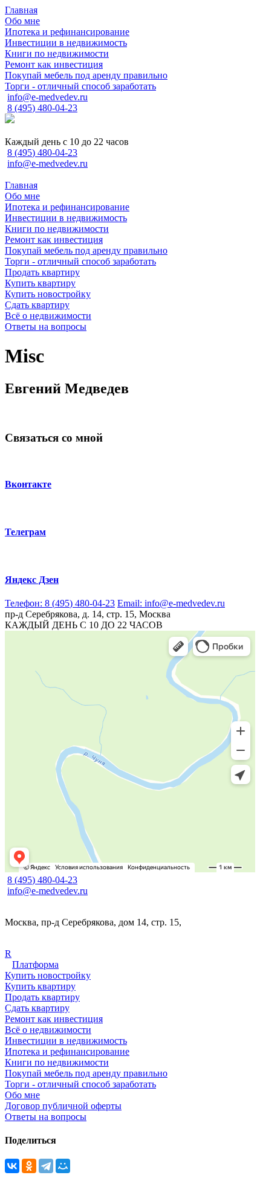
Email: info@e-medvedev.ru (171, 603)
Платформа (35, 964)
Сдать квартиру (37, 1008)
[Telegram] (46, 1166)
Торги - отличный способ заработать (80, 1084)
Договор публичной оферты (63, 1106)
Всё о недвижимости (48, 1030)
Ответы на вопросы (45, 1117)
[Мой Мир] (63, 1166)
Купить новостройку (48, 975)
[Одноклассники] (29, 1166)
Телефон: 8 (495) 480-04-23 (60, 603)
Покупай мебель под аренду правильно (86, 1073)
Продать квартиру (42, 997)
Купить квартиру (40, 986)
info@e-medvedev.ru (47, 97)
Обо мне (22, 1095)
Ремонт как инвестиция (54, 1019)
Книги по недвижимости (57, 1062)
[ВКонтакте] (12, 1166)
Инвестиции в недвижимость (66, 1040)
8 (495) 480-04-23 (42, 108)
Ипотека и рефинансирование (67, 1051)
